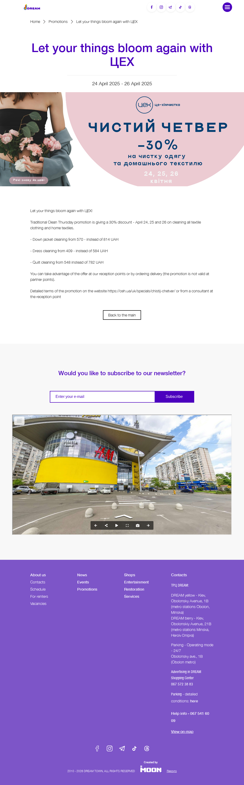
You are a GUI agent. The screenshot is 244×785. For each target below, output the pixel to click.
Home (35, 21)
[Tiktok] (180, 7)
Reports (172, 771)
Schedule (38, 589)
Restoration (134, 589)
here (194, 701)
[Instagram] (161, 7)
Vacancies (38, 603)
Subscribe (174, 397)
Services (131, 596)
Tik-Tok (134, 748)
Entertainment (136, 582)
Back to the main (122, 315)
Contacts (37, 582)
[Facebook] (152, 7)
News (82, 574)
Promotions (58, 21)
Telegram (122, 748)
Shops (129, 574)
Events (83, 582)
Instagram (110, 748)
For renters (39, 596)
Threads (147, 748)
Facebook (97, 748)
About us (38, 574)
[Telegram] (171, 7)
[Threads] (190, 7)
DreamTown (32, 7)
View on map (182, 731)
